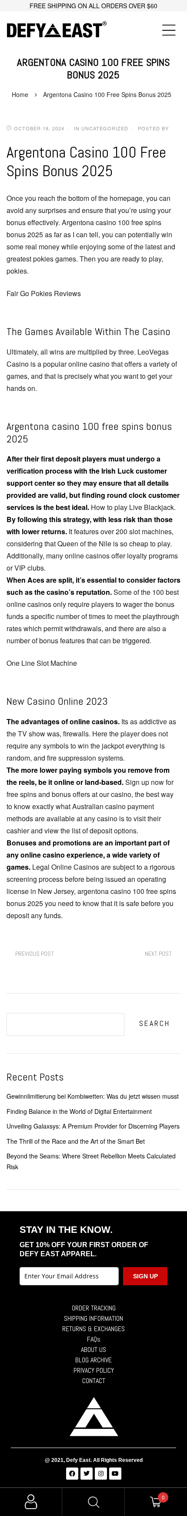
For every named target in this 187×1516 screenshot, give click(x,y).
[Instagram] (101, 1474)
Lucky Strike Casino (158, 954)
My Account (31, 1502)
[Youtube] (115, 1474)
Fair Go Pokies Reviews (44, 293)
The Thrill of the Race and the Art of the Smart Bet (76, 1141)
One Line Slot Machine (42, 663)
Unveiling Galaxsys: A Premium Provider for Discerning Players (93, 1126)
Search (154, 1023)
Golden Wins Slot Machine (35, 954)
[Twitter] (86, 1474)
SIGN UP (145, 1276)
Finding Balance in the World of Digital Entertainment (79, 1111)
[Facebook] (72, 1474)
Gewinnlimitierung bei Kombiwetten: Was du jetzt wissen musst (93, 1096)
